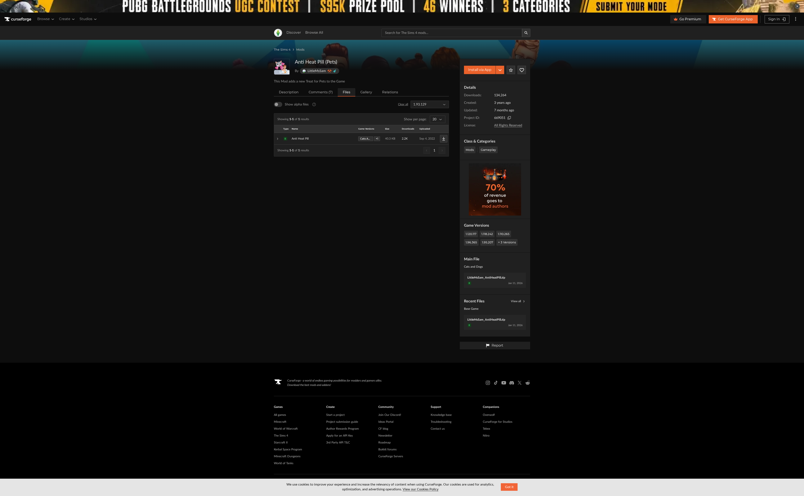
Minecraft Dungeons (287, 456)
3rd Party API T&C (338, 442)
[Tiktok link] (495, 382)
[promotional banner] (402, 6)
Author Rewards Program (342, 428)
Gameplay (488, 150)
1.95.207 (487, 242)
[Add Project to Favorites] (511, 70)
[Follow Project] (522, 70)
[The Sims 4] (278, 33)
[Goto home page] (18, 19)
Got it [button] (509, 487)
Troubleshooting (441, 421)
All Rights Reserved (508, 125)
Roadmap (384, 442)
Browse (43, 19)
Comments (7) (321, 92)
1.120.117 (471, 234)
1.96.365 (471, 242)
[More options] (795, 19)
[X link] (519, 382)
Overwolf (489, 415)
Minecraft (280, 421)
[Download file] (443, 139)
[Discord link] (511, 382)
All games (280, 415)
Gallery (366, 92)
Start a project (335, 415)
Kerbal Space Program (288, 449)
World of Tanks (283, 463)
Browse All (314, 33)
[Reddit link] (527, 382)
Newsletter (385, 435)
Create (64, 19)
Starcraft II (281, 442)
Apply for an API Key (339, 435)
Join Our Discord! (389, 415)
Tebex (486, 428)
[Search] (526, 33)
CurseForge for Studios (497, 421)
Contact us (438, 428)
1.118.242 (487, 234)
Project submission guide (342, 421)
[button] (361, 139)
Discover (293, 33)
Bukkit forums (387, 449)
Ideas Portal (385, 421)
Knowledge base (441, 415)
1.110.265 (503, 234)
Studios (86, 19)
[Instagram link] (487, 382)
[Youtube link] (503, 382)
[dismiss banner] (797, 6)
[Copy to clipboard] (509, 118)
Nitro (486, 435)
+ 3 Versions (507, 242)
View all (516, 301)
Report (497, 345)
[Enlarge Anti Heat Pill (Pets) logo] (282, 67)
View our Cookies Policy (420, 489)
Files (346, 92)
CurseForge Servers (390, 456)
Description (289, 92)
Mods (300, 49)
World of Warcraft (286, 428)
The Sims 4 (282, 49)
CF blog (383, 428)
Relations (390, 92)
